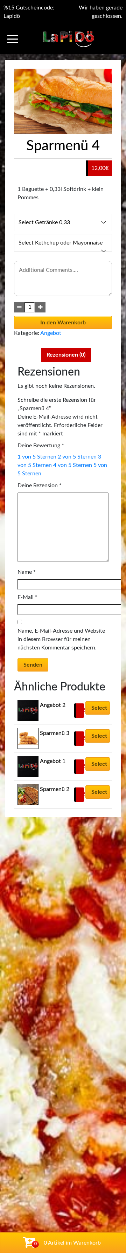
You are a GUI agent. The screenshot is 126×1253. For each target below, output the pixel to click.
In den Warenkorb (63, 322)
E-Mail (27, 597)
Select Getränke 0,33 (44, 222)
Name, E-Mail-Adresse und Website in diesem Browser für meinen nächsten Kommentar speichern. (61, 639)
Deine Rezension (40, 485)
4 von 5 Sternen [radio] (72, 465)
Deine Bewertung (41, 445)
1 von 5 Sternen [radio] (37, 457)
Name (27, 572)
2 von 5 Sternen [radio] (77, 457)
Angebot (50, 333)
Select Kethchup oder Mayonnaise (61, 243)
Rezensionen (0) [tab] (66, 355)
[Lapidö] (68, 39)
